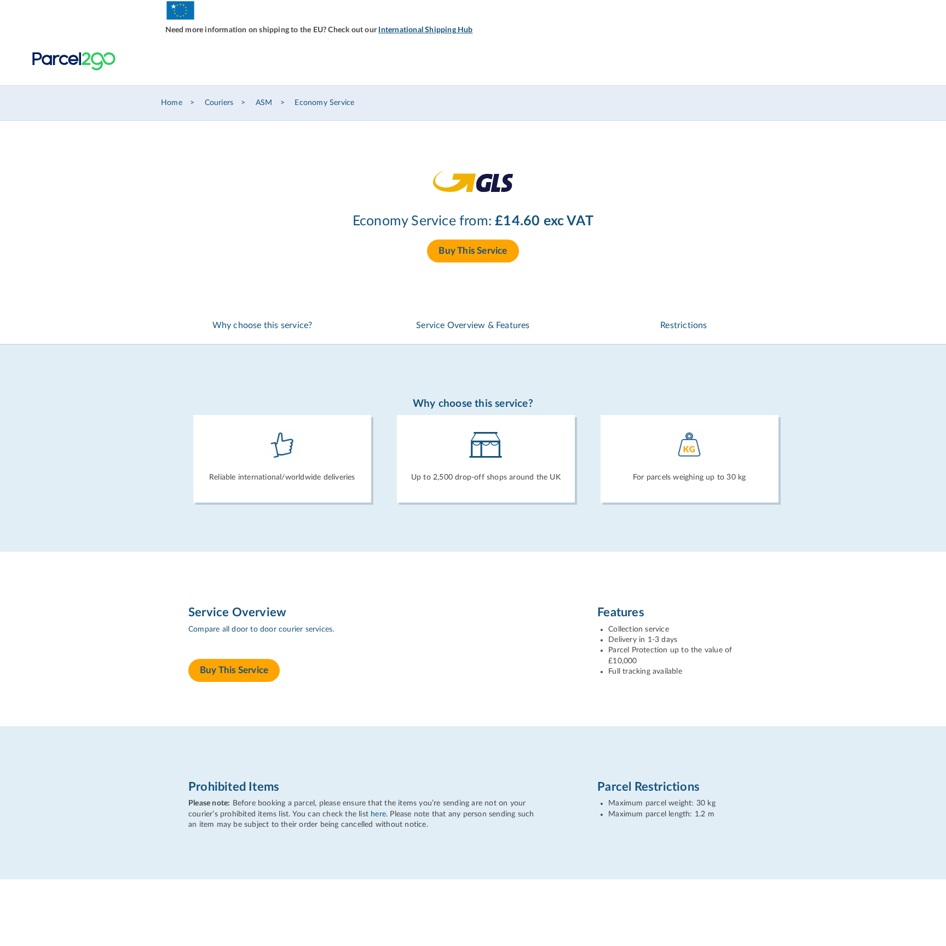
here (378, 814)
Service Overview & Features (472, 325)
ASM (264, 103)
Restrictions (683, 325)
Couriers (219, 103)
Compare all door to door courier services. (261, 629)
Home (171, 103)
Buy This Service (473, 250)
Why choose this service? (262, 325)
